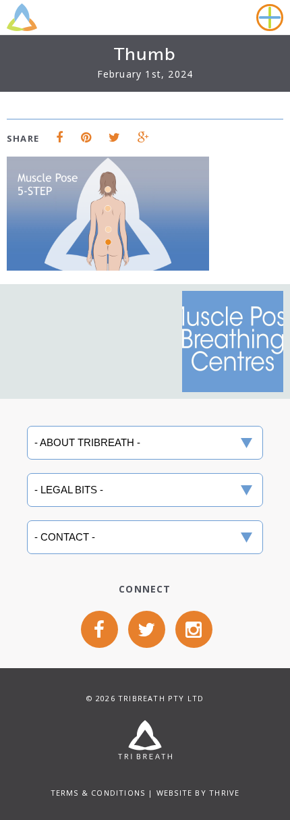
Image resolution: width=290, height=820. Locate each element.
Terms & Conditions (98, 793)
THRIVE (224, 793)
